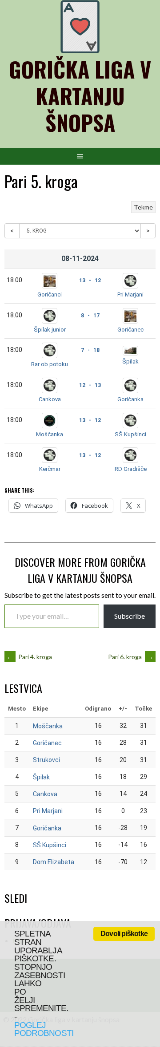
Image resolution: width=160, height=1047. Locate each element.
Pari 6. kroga (130, 656)
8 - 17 (90, 315)
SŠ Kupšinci (130, 434)
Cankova (50, 399)
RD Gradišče (131, 469)
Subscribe (129, 616)
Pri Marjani (130, 294)
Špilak (130, 361)
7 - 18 (90, 350)
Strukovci (46, 759)
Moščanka (49, 434)
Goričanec (130, 329)
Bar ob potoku (49, 364)
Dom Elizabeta (53, 861)
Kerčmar (49, 469)
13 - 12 (90, 280)
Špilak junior (50, 329)
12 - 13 (90, 385)
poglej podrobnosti (43, 1029)
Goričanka (130, 399)
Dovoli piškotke (124, 933)
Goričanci (49, 294)
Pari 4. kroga (29, 656)
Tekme (143, 207)
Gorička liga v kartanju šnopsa (80, 95)
